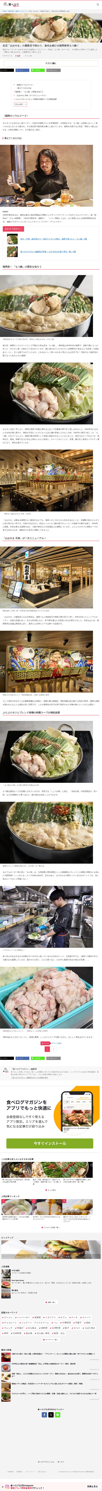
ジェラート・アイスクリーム (35, 1323)
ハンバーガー (23, 1317)
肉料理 (44, 1328)
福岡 (18, 56)
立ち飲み (32, 1328)
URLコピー (53, 70)
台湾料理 (56, 1328)
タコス (77, 1328)
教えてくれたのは (24, 88)
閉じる (2, 1487)
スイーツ (86, 1317)
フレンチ (8, 1328)
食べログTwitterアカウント (51, 1414)
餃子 (67, 1328)
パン (56, 1323)
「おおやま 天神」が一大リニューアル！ (31, 95)
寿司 (6, 1333)
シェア (21, 70)
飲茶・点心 (59, 1333)
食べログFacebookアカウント (44, 1414)
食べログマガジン (11, 4)
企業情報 (10, 1471)
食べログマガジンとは (46, 1462)
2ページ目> (52, 1043)
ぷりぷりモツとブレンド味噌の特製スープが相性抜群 (36, 99)
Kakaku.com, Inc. (66, 1471)
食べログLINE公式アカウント (57, 1414)
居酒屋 (37, 1317)
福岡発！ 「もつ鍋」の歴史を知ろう (29, 92)
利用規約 (19, 1471)
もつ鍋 (29, 56)
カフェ (63, 1317)
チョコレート (10, 1323)
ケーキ (74, 1317)
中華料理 (66, 1323)
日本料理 (17, 1333)
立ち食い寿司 (43, 1333)
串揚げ (20, 1328)
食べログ (61, 1462)
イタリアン (50, 1317)
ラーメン (8, 1317)
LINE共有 (37, 70)
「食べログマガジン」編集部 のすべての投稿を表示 (29, 1078)
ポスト (5, 70)
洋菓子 (78, 1323)
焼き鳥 (29, 1333)
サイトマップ (30, 1471)
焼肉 (88, 1323)
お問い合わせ (41, 1471)
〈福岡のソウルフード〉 (24, 85)
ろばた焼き (90, 1328)
